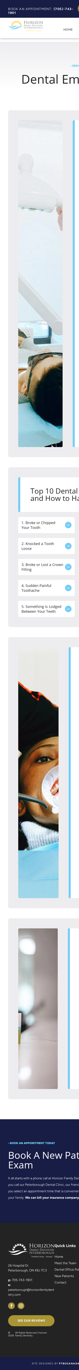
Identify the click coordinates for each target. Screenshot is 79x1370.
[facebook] (11, 1306)
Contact (60, 1282)
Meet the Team (65, 1263)
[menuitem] (65, 29)
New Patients (64, 1276)
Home (58, 1257)
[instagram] (21, 1306)
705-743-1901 (22, 1280)
